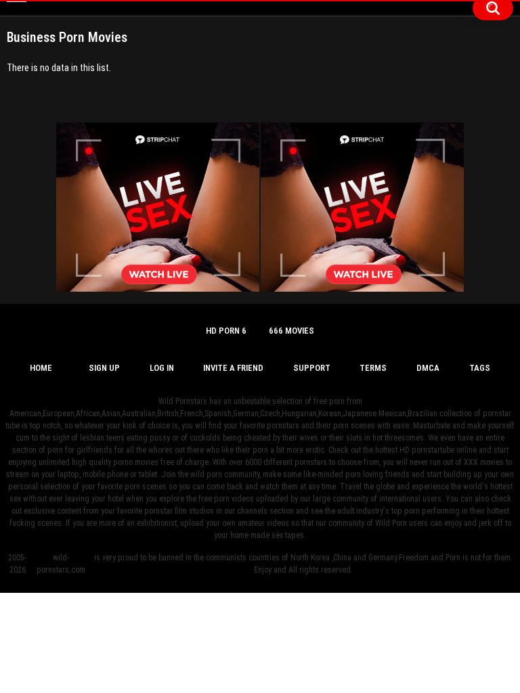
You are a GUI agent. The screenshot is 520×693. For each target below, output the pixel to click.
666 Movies (291, 331)
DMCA (427, 368)
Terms (373, 368)
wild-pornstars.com (61, 564)
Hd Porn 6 (226, 331)
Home (41, 368)
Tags (479, 368)
